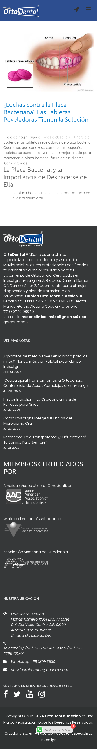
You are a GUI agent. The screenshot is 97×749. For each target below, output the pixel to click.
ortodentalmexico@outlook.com (39, 669)
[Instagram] (44, 693)
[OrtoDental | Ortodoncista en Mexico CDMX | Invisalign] (21, 11)
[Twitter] (19, 693)
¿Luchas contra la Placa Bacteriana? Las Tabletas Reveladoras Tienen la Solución (45, 112)
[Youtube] (31, 693)
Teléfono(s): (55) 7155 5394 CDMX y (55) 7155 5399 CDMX (43, 651)
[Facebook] (7, 693)
